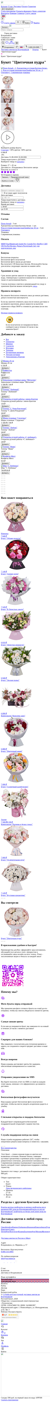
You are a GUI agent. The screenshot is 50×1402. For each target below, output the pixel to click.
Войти (27, 23)
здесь (35, 286)
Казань (21, 1232)
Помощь (13, 13)
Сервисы (20, 13)
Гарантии (32, 6)
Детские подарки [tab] (13, 355)
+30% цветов (14, 150)
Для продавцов (7, 9)
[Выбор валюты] (2, 18)
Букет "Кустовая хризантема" (13, 894)
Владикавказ (9, 47)
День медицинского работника (18, 1188)
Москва (39, 1232)
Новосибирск (40, 1227)
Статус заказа (30, 13)
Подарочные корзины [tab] (15, 352)
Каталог (4, 6)
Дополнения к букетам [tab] (15, 357)
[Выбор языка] (3, 15)
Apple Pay (22, 244)
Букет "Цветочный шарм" (11, 750)
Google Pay (32, 244)
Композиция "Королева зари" (13, 714)
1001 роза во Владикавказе (19, 1209)
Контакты (5, 13)
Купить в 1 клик (7, 181)
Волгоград (14, 1232)
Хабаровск (22, 1227)
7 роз (14, 1211)
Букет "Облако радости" (11, 536)
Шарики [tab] (9, 344)
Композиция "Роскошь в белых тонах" (17, 822)
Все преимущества (9, 1148)
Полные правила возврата (12, 313)
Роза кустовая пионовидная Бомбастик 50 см (19, 228)
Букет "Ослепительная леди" (13, 859)
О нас (10, 6)
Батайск (8, 1227)
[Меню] (17, 43)
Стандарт (5, 150)
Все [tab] (7, 339)
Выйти (36, 23)
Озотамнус (5, 230)
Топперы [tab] (9, 350)
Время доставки (7, 204)
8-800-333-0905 (7, 1252)
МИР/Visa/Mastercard (9, 244)
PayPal (7, 246)
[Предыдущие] (2, 75)
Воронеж (31, 1227)
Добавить (5, 368)
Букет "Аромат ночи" (10, 573)
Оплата (24, 6)
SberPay (40, 244)
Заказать (5, 177)
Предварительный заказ (20, 177)
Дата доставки (7, 195)
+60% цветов (26, 150)
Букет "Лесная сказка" (10, 679)
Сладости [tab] (10, 346)
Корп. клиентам (39, 11)
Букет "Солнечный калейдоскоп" (15, 785)
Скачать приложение (9, 1400)
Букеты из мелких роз (26, 1207)
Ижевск (15, 1227)
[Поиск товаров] (3, 43)
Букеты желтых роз (9, 1207)
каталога (20, 162)
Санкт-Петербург (8, 1230)
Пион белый (6, 224)
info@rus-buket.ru (8, 1258)
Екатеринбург (30, 1232)
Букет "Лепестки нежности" (12, 644)
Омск (3, 1227)
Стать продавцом (8, 11)
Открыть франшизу (24, 11)
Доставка (17, 6)
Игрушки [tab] (10, 348)
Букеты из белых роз (25, 1211)
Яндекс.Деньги (16, 246)
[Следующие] (3, 146)
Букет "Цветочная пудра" (11, 938)
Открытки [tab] (10, 342)
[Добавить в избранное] (17, 180)
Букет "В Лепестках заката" (12, 608)
